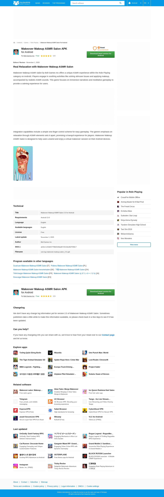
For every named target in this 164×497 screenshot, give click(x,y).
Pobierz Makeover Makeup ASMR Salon (67, 266)
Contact (24, 482)
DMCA (81, 486)
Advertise (34, 482)
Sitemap (44, 482)
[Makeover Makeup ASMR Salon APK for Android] (16, 52)
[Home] (14, 43)
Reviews (46, 3)
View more (134, 244)
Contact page (108, 335)
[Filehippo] (21, 3)
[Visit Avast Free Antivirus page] (101, 48)
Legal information (68, 486)
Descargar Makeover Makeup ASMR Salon (30, 277)
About (15, 482)
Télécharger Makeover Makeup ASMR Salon (31, 273)
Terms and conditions (21, 486)
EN (145, 3)
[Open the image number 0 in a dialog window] (23, 163)
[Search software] (120, 3)
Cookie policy (38, 486)
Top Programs (58, 3)
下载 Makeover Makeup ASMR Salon (70, 270)
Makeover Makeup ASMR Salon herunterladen (31, 270)
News (37, 3)
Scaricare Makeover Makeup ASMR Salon (30, 266)
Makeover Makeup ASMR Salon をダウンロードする (75, 273)
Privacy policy (52, 486)
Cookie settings (93, 486)
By (27, 56)
